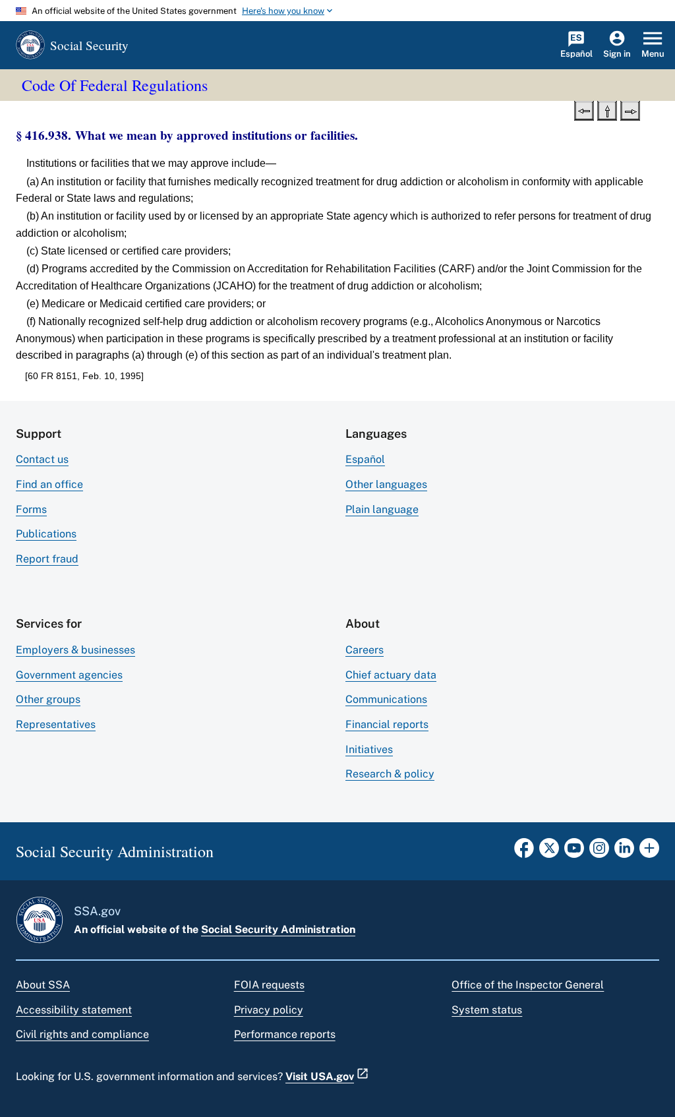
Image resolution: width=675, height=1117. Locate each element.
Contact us (42, 459)
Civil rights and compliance (82, 1034)
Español (365, 459)
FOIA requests (269, 985)
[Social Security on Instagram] (599, 851)
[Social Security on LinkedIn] (624, 851)
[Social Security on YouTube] (574, 851)
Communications (386, 699)
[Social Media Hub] (649, 851)
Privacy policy (268, 1010)
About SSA (43, 985)
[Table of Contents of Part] (607, 109)
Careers (364, 650)
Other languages (386, 484)
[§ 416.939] (630, 109)
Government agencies (69, 675)
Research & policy (389, 774)
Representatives (56, 724)
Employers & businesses (75, 650)
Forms (31, 509)
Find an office (49, 484)
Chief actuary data (390, 675)
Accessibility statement (74, 1010)
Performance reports (285, 1034)
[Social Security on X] (549, 851)
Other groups (48, 699)
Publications (46, 534)
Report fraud (47, 559)
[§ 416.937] (584, 109)
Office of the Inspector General (528, 985)
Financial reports (386, 724)
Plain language (382, 509)
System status (487, 1010)
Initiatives (369, 749)
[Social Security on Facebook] (524, 851)
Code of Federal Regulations (115, 85)
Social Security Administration (278, 929)
